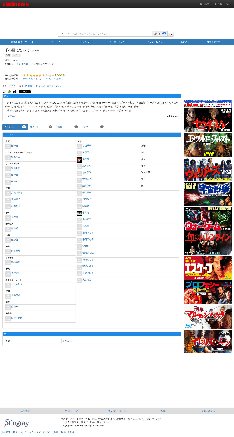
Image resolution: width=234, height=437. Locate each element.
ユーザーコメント (119, 42)
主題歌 (66, 127)
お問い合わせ (208, 411)
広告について (71, 411)
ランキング (84, 42)
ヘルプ (205, 4)
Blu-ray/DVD (154, 42)
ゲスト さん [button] (223, 4)
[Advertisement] (116, 17)
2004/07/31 (22, 64)
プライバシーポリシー (117, 411)
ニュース (56, 42)
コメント (40, 127)
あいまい (158, 33)
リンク (92, 127)
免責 (163, 411)
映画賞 (183, 42)
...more (57, 86)
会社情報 (25, 411)
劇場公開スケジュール (22, 42)
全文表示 (11, 116)
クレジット (14, 127)
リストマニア (213, 42)
